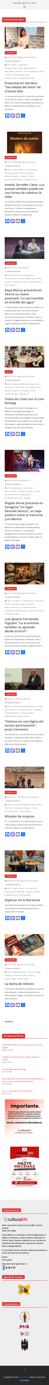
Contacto (17, 1260)
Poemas (30, 491)
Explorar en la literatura (22, 900)
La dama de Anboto (19, 972)
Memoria (16, 391)
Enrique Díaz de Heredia (14, 68)
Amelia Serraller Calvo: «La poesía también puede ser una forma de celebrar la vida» (24, 190)
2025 (8, 805)
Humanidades (11, 53)
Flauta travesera (30, 68)
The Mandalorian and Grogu (14, 1069)
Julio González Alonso (29, 57)
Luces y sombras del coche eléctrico (17, 1091)
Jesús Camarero (18, 275)
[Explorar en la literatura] (24, 861)
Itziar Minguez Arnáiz (33, 387)
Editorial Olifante (11, 491)
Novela (36, 892)
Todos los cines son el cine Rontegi (24, 401)
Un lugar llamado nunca (13, 498)
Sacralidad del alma (27, 78)
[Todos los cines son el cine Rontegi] (24, 357)
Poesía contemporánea (20, 75)
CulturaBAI (25, 268)
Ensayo (7, 604)
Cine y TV (9, 372)
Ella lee (39, 805)
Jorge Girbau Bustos (28, 162)
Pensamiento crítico (36, 611)
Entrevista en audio (12, 173)
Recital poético (25, 494)
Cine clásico (9, 387)
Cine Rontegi (19, 387)
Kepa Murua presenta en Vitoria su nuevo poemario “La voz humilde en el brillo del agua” (24, 296)
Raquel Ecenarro (11, 716)
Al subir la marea (18, 888)
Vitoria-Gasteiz (10, 285)
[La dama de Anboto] (24, 945)
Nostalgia (24, 391)
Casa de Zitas (28, 488)
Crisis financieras (28, 601)
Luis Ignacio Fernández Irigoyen (16, 611)
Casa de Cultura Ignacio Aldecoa (24, 706)
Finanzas (30, 604)
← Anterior (7, 1021)
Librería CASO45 (34, 972)
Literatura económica (28, 607)
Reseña (31, 975)
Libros (22, 173)
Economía (39, 601)
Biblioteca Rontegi (27, 384)
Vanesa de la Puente (27, 964)
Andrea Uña (25, 480)
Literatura (19, 71)
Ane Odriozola (31, 888)
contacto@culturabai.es (18, 1257)
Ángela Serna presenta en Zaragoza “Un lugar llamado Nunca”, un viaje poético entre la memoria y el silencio (24, 511)
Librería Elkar (37, 278)
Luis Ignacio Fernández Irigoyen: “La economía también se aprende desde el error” (22, 625)
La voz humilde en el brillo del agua (18, 278)
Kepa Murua (29, 275)
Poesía (8, 75)
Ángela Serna (17, 488)
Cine (37, 384)
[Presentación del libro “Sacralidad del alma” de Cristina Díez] (24, 38)
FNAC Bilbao (9, 71)
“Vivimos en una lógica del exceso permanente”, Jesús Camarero (24, 725)
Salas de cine (24, 394)
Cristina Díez (22, 65)
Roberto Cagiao (10, 979)
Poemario (23, 176)
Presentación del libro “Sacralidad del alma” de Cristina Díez (23, 87)
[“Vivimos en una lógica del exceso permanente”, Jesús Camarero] (24, 679)
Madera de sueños (12, 176)
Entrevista (33, 170)
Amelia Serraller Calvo (20, 170)
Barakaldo (16, 384)
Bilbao (14, 65)
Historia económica (12, 607)
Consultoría (16, 601)
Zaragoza (27, 498)
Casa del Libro (10, 892)
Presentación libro (11, 78)
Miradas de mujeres (19, 816)
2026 (8, 65)
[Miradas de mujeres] (24, 777)
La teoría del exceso (25, 710)
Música (41, 71)
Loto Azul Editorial (31, 71)
